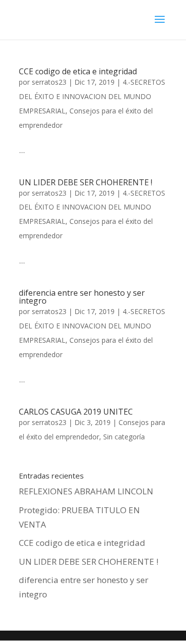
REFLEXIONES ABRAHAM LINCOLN (86, 491)
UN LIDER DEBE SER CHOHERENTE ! (85, 182)
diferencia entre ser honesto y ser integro (82, 296)
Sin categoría (124, 436)
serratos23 (49, 82)
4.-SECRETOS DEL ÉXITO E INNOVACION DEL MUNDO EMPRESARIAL (92, 96)
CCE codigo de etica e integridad (78, 71)
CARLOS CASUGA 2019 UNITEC (76, 411)
